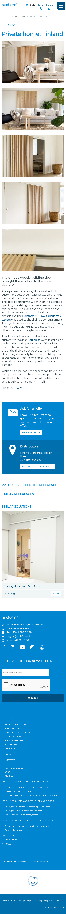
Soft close (34, 340)
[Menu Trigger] (61, 6)
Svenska (49, 5)
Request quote (31, 432)
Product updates (12, 840)
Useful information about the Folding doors (28, 801)
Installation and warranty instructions (25, 861)
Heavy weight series (14, 768)
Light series (10, 760)
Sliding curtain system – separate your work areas (27, 826)
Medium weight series (15, 764)
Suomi (41, 5)
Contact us (8, 835)
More (56, 593)
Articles (6, 844)
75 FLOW (16, 387)
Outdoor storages (13, 736)
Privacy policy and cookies (47, 900)
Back (11, 25)
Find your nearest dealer (37, 466)
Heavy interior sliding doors (17, 732)
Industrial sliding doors (15, 740)
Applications (10, 748)
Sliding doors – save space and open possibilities (26, 787)
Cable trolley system (14, 830)
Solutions (7, 718)
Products (7, 754)
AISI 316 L (9, 776)
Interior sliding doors (14, 728)
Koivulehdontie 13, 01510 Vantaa (24, 624)
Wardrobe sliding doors (15, 724)
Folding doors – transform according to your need (27, 806)
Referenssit (20, 16)
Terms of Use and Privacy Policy (16, 900)
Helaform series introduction (18, 791)
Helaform (9, 5)
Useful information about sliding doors (25, 781)
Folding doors (11, 744)
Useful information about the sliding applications (30, 820)
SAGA (7, 772)
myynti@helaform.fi (18, 636)
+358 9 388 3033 (21, 628)
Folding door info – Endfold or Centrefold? (24, 810)
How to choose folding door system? (21, 814)
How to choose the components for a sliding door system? (31, 795)
